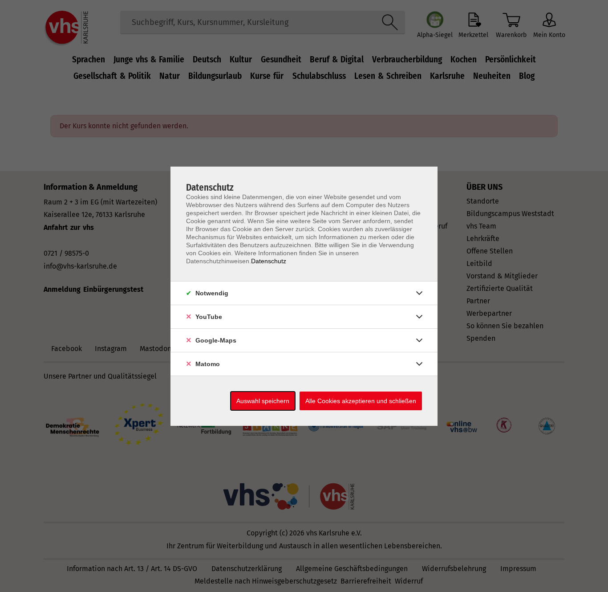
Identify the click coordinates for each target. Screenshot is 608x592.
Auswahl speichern (262, 400)
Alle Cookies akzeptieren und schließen (360, 400)
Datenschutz (268, 261)
